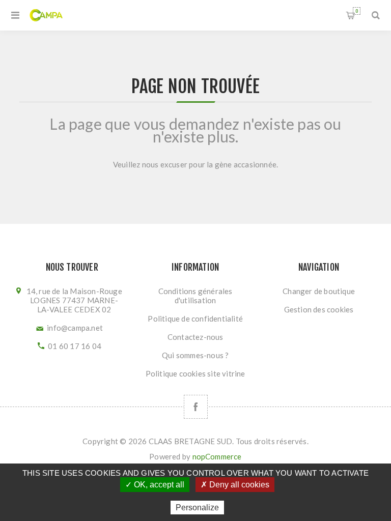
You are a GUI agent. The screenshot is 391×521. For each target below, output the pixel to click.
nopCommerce (217, 456)
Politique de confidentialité (195, 318)
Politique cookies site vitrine (195, 373)
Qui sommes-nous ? (195, 355)
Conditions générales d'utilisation (195, 295)
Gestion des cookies (319, 309)
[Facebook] (196, 407)
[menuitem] (195, 295)
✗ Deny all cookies (235, 484)
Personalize (197, 507)
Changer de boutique (319, 291)
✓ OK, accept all (154, 484)
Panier (356, 11)
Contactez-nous (195, 336)
